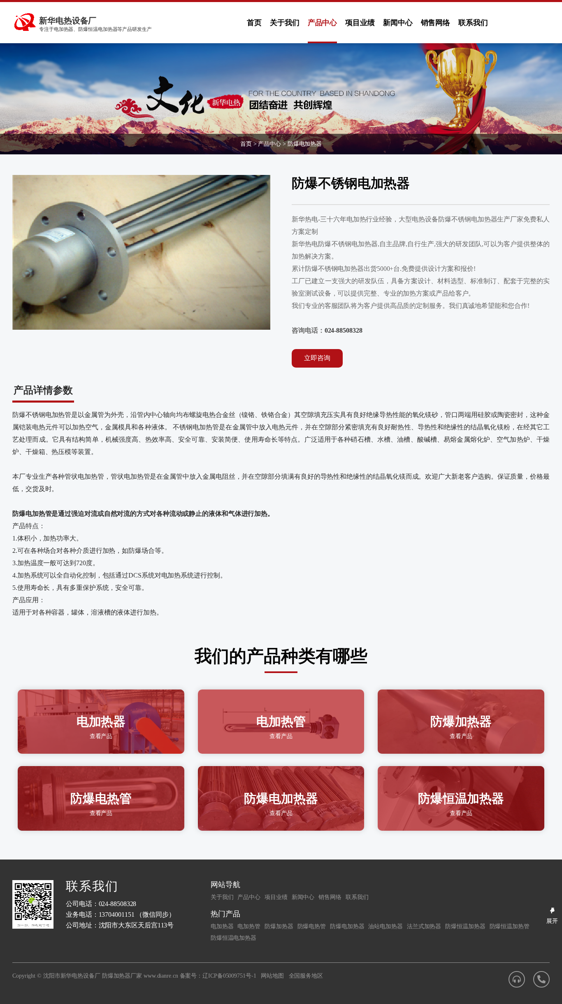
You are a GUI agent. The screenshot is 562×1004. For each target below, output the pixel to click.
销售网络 (436, 23)
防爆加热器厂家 (122, 976)
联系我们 (473, 23)
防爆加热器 (279, 926)
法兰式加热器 (424, 926)
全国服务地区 (306, 976)
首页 (254, 23)
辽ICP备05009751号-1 (229, 976)
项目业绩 (360, 23)
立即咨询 (317, 357)
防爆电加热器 (305, 144)
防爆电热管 (311, 926)
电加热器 (222, 926)
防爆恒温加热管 (509, 926)
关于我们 (285, 23)
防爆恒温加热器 (465, 926)
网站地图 (272, 976)
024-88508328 (343, 330)
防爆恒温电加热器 (233, 938)
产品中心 (322, 23)
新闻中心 (398, 23)
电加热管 (248, 926)
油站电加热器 (385, 926)
